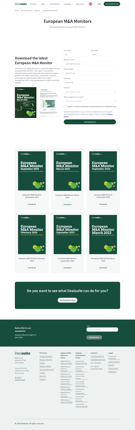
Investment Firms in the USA (81, 405)
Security (111, 365)
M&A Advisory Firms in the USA (66, 401)
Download (32, 204)
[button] (34, 4)
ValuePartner (20, 380)
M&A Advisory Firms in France (66, 375)
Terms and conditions (112, 357)
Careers (42, 373)
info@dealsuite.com (98, 360)
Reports (37, 11)
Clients (42, 363)
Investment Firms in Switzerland (80, 391)
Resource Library (26, 11)
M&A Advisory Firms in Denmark (65, 394)
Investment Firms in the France (80, 376)
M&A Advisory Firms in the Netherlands (65, 381)
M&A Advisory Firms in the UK (66, 362)
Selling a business (46, 356)
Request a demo (45, 366)
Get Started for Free (111, 4)
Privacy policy (113, 368)
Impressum (112, 371)
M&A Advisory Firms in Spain (66, 388)
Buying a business (46, 360)
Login (99, 4)
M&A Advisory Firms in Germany (65, 369)
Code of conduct (114, 362)
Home (17, 11)
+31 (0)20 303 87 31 (97, 356)
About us (43, 376)
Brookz (18, 377)
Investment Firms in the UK (81, 362)
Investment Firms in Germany (80, 369)
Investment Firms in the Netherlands (80, 384)
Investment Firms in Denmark (80, 399)
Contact (42, 379)
